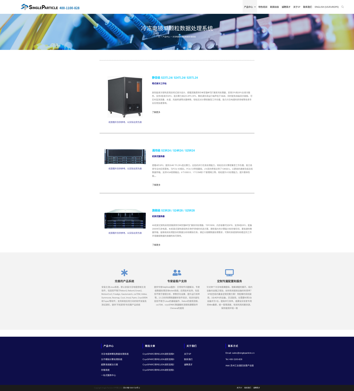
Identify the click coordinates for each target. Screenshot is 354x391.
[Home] (159, 36)
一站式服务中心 (108, 375)
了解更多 (156, 112)
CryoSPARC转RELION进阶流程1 (158, 370)
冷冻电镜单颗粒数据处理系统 (115, 354)
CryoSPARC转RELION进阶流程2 (158, 364)
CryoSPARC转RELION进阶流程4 (158, 354)
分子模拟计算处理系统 (111, 359)
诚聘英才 (188, 364)
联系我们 (188, 359)
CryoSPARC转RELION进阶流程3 (158, 359)
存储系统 (105, 370)
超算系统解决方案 (109, 364)
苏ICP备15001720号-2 (131, 388)
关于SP (187, 354)
